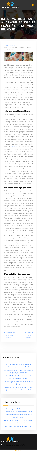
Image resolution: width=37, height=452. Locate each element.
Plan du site (18, 451)
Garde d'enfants (10, 45)
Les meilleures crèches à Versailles (26, 335)
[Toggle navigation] (33, 5)
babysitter (14, 146)
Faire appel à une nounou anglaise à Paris (18, 426)
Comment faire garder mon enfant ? (11, 335)
